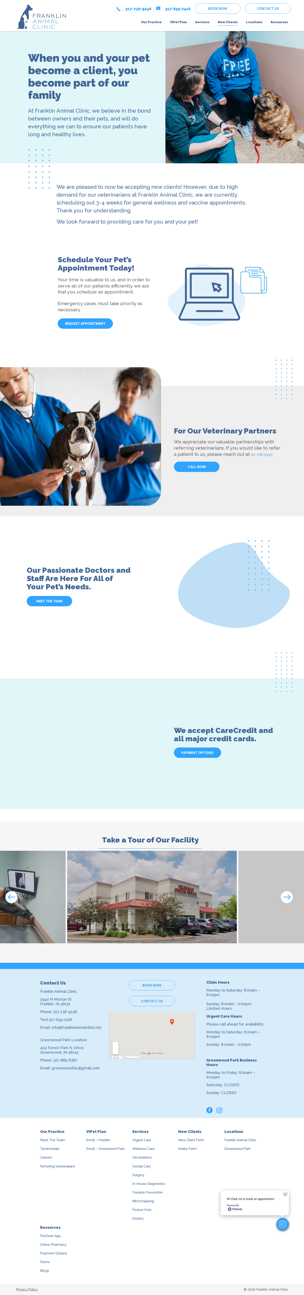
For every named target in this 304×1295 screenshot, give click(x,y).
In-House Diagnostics (148, 1184)
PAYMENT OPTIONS (197, 752)
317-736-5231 (261, 455)
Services (140, 1131)
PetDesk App (50, 1236)
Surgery (138, 1175)
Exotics (138, 1218)
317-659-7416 (60, 1019)
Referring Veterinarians (57, 1166)
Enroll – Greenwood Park (105, 1149)
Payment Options (53, 1253)
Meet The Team (52, 1140)
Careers (46, 1157)
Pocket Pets (142, 1210)
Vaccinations (142, 1157)
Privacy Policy (27, 1289)
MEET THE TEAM (49, 601)
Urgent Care (141, 1140)
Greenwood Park (237, 1149)
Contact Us (268, 8)
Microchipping (143, 1201)
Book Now (217, 8)
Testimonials (50, 1149)
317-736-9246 (65, 1012)
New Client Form (191, 1140)
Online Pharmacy (53, 1245)
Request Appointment (85, 323)
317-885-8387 (65, 1060)
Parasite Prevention (147, 1192)
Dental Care (141, 1166)
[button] (282, 1224)
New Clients (189, 1131)
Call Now (197, 467)
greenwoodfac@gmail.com (76, 1068)
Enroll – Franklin (98, 1140)
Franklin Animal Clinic (240, 1140)
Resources (50, 1227)
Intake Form (187, 1149)
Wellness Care (143, 1149)
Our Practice (52, 1131)
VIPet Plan (96, 1131)
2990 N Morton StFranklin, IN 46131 (56, 1001)
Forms (45, 1262)
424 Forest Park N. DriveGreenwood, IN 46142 (62, 1050)
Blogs (44, 1271)
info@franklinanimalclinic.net (77, 1027)
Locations (233, 1131)
